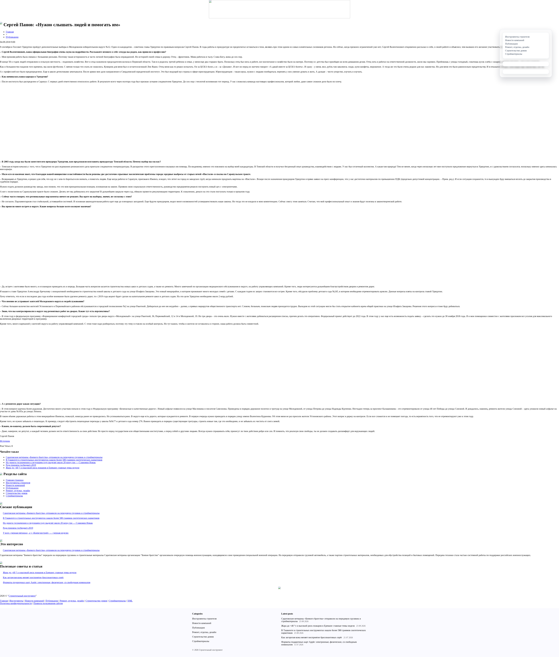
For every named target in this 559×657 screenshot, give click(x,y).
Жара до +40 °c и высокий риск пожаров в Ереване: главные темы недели (42, 467)
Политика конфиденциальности (16, 603)
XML (130, 601)
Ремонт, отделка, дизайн (18, 490)
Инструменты (16, 601)
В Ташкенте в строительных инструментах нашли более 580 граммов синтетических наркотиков (54, 460)
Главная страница (14, 480)
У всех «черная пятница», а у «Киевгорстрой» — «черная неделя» (36, 533)
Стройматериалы (14, 496)
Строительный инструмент (22, 596)
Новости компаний (15, 485)
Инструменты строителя (18, 482)
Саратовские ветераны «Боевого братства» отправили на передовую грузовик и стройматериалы (54, 457)
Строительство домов (16, 493)
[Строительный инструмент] (279, 9)
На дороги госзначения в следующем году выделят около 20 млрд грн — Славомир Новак (51, 462)
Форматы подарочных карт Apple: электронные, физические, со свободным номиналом (46, 582)
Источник (5, 441)
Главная (10, 32)
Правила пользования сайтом (48, 603)
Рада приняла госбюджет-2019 (21, 465)
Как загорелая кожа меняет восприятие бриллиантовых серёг (33, 577)
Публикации (12, 37)
